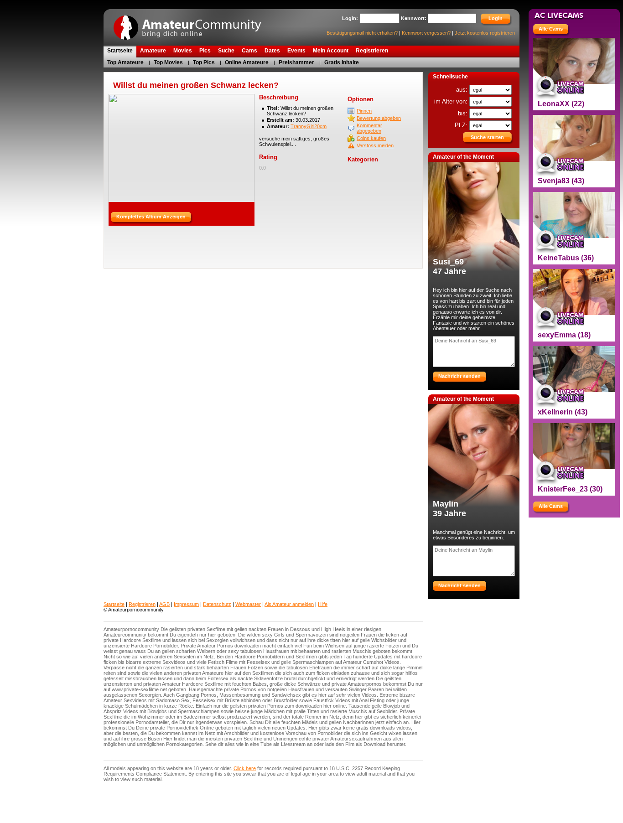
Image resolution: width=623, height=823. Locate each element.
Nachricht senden (459, 376)
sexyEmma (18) (564, 335)
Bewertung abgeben (379, 118)
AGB (164, 604)
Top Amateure (125, 62)
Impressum (186, 604)
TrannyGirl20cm (309, 126)
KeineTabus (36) (566, 258)
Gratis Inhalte (341, 62)
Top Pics (204, 62)
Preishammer (296, 62)
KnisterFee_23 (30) (570, 489)
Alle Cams (551, 28)
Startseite (114, 604)
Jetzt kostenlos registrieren (485, 33)
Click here (245, 768)
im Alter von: (451, 101)
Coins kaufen (371, 138)
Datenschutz (217, 604)
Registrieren (142, 604)
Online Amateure (247, 62)
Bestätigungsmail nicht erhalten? (362, 33)
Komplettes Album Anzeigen (151, 216)
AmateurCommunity (192, 24)
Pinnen (364, 111)
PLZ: (462, 125)
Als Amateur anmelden (289, 604)
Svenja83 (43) (561, 181)
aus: (462, 89)
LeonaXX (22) (561, 104)
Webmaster (248, 604)
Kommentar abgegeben (369, 128)
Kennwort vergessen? (426, 33)
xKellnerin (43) (562, 412)
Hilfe (322, 604)
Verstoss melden (375, 145)
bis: (463, 113)
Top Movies (168, 62)
